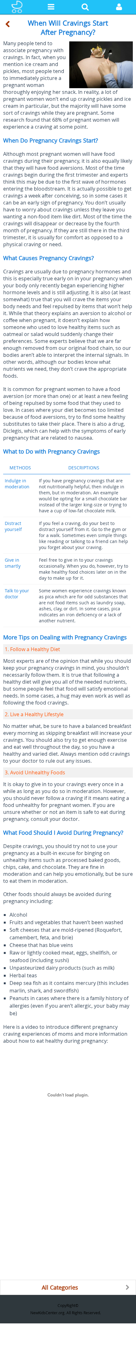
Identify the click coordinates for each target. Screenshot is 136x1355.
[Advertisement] (68, 1212)
